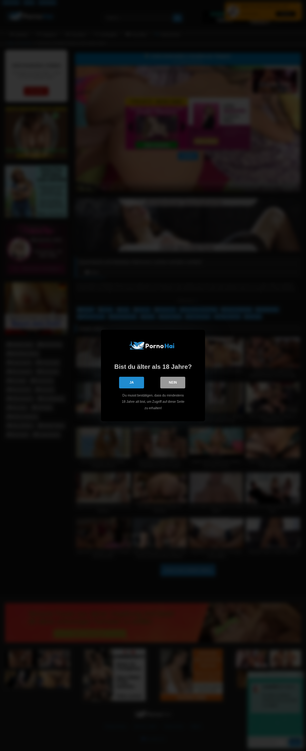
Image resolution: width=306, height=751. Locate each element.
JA (131, 382)
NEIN (173, 382)
